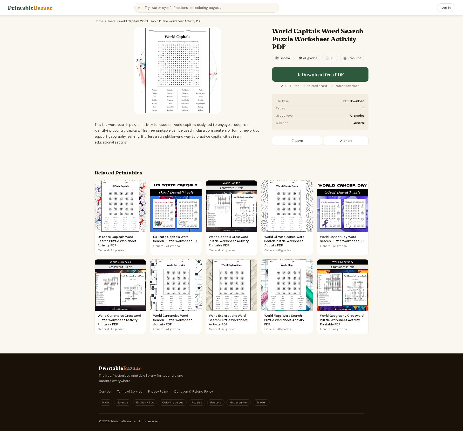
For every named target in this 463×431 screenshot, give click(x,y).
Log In (446, 8)
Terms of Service (129, 391)
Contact (105, 391)
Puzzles (197, 402)
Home (99, 21)
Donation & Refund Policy (193, 391)
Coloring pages (173, 402)
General (110, 21)
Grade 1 (261, 402)
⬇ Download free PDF (320, 74)
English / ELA (145, 402)
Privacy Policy (158, 391)
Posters (215, 402)
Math (105, 402)
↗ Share (346, 141)
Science (122, 402)
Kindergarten (239, 402)
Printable (30, 7)
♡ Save (297, 141)
